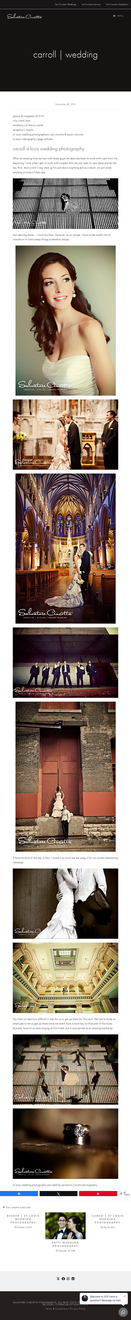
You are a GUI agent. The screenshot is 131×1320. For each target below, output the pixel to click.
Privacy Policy (77, 1308)
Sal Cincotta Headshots (117, 4)
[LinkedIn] (73, 1279)
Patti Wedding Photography (65, 1244)
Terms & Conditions (57, 1308)
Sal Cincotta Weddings (65, 4)
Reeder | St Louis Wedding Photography (23, 1219)
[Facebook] (63, 1279)
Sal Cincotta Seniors (91, 4)
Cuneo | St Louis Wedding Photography (108, 1219)
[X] (58, 1279)
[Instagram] (68, 1279)
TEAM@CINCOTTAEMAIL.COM (71, 1304)
